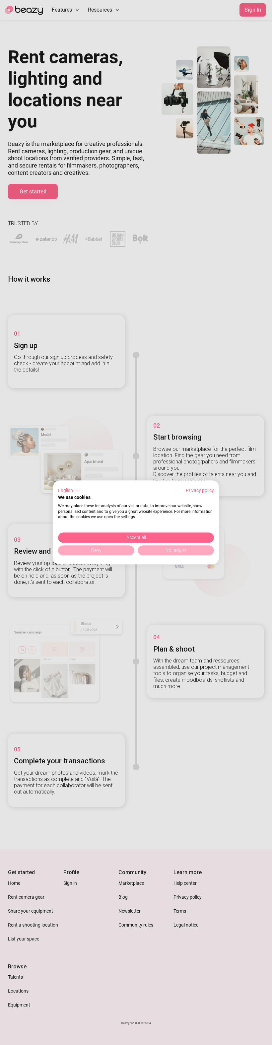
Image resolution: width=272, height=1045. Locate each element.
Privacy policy (200, 490)
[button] (69, 491)
